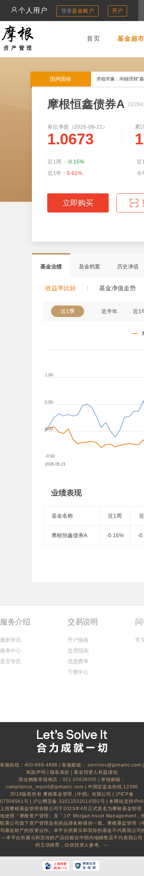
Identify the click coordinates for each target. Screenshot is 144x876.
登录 (77, 11)
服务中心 (10, 650)
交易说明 (83, 622)
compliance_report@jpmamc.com (45, 786)
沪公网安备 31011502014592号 (69, 801)
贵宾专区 (10, 661)
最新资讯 (10, 640)
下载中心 (78, 672)
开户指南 (78, 640)
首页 (94, 38)
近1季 (67, 311)
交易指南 (78, 650)
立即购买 (78, 203)
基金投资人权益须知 (96, 772)
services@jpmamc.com (114, 765)
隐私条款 (60, 772)
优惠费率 (78, 661)
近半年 (109, 311)
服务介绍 (15, 622)
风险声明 (36, 772)
